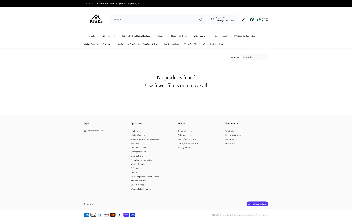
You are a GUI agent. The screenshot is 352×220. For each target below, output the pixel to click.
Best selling (248, 57)
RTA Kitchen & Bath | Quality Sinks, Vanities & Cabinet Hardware (236, 215)
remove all (196, 85)
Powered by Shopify (262, 215)
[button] (90, 36)
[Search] (201, 19)
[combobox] (158, 19)
